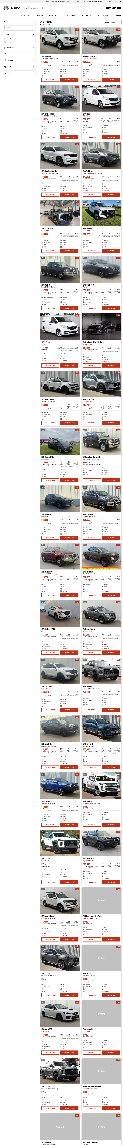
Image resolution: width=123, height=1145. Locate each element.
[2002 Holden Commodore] (102, 1126)
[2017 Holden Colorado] (60, 384)
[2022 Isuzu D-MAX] (60, 728)
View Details (50, 80)
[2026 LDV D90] (60, 843)
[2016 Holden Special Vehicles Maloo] (102, 326)
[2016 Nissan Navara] (102, 613)
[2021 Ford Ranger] (102, 155)
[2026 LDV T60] (102, 671)
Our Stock (39, 15)
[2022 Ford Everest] (60, 671)
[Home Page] (11, 8)
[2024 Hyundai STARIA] (60, 441)
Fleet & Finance (103, 15)
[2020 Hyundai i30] (102, 1013)
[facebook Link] (120, 1)
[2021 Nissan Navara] (102, 41)
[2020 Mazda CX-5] (102, 384)
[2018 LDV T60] (102, 958)
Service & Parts (70, 15)
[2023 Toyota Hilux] (102, 843)
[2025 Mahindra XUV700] (60, 613)
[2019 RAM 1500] (60, 269)
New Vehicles (25, 15)
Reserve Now (69, 80)
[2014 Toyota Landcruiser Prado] (102, 900)
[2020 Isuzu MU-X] (102, 498)
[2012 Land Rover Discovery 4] (102, 441)
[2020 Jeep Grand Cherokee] (60, 155)
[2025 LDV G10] (102, 98)
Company (118, 15)
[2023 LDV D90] (60, 958)
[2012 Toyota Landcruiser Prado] (102, 1071)
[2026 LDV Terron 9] (60, 213)
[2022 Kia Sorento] (102, 728)
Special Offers (54, 15)
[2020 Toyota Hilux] (60, 785)
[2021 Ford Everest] (60, 556)
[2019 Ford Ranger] (60, 41)
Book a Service (87, 15)
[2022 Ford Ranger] (102, 556)
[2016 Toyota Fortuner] (60, 98)
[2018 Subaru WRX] (60, 1013)
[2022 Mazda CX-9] (102, 269)
